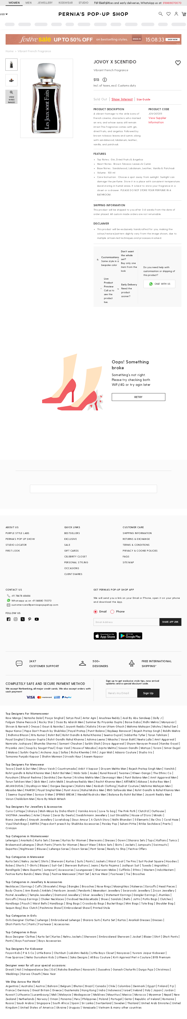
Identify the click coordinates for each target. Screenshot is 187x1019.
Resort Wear (88, 844)
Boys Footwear (25, 940)
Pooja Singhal (54, 717)
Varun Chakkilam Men (20, 798)
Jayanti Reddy (75, 726)
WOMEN (14, 2)
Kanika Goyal (169, 743)
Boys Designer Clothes (20, 936)
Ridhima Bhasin (18, 735)
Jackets (130, 844)
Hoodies (171, 861)
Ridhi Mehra (151, 722)
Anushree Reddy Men (79, 781)
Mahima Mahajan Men (156, 785)
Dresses (110, 840)
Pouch (26, 903)
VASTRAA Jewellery (18, 815)
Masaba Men (14, 790)
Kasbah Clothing (105, 785)
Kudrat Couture (128, 785)
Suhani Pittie (128, 823)
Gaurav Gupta (35, 739)
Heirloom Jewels (65, 890)
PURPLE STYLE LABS (17, 533)
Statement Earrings (118, 894)
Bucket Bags (115, 903)
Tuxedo (146, 865)
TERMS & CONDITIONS (136, 544)
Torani (157, 747)
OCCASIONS (71, 568)
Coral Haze (171, 819)
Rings (62, 886)
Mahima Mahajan (138, 726)
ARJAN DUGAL (15, 785)
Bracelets (50, 886)
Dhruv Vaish (47, 768)
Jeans (94, 865)
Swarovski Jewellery (136, 890)
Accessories (66, 869)
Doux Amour (80, 819)
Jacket (136, 936)
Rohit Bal (54, 735)
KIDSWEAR (66, 2)
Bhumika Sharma (45, 743)
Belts (127, 899)
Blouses (42, 848)
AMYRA (34, 823)
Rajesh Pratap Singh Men (145, 768)
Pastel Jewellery (16, 894)
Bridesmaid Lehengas (20, 844)
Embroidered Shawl (77, 907)
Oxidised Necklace (78, 899)
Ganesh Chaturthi (124, 969)
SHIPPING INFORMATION (137, 533)
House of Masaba (84, 747)
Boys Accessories (49, 940)
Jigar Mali (105, 752)
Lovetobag (62, 819)
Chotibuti (60, 952)
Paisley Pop (109, 823)
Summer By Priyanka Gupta (104, 722)
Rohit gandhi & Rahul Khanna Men (28, 773)
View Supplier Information (158, 120)
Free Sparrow (15, 957)
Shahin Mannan (52, 756)
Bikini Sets (105, 844)
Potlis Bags (150, 899)
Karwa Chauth (31, 973)
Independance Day (36, 969)
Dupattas (12, 848)
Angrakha (160, 865)
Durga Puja (146, 969)
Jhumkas (164, 894)
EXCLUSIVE (70, 538)
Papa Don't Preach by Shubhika (45, 730)
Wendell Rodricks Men (91, 794)
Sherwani (57, 861)
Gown (122, 840)
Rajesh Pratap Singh (147, 730)
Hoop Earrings (28, 899)
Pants (89, 861)
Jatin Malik (56, 781)
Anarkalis (26, 840)
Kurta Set (109, 920)
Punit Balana (96, 730)
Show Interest (122, 99)
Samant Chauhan (70, 743)
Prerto (167, 823)
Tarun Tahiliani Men (18, 781)
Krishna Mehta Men (87, 777)
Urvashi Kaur (73, 756)
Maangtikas (121, 886)
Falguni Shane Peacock (21, 722)
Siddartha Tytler (134, 735)
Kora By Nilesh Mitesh (51, 798)
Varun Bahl (128, 739)
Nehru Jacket (30, 861)
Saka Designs (79, 957)
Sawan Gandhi (128, 747)
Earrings (26, 886)
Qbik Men (40, 781)
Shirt (157, 936)
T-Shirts (32, 865)
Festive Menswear (64, 873)
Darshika (49, 777)
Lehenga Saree (59, 848)
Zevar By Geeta (63, 815)
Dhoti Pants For (16, 924)
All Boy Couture (100, 957)
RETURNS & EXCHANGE (136, 538)
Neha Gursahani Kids (40, 957)
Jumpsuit (50, 869)
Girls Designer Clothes (20, 920)
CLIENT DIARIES (73, 574)
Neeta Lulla (144, 739)
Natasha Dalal (33, 717)
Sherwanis (96, 840)
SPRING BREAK (65, 794)
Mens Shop (42, 873)
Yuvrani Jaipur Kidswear (148, 952)
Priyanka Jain (15, 747)
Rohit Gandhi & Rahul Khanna (81, 735)
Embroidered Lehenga (65, 920)
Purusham (12, 777)
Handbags (12, 903)
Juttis (136, 899)
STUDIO (83, 2)
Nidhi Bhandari (122, 819)
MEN (29, 2)
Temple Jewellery (40, 894)
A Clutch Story (100, 819)
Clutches (165, 899)
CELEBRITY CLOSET (75, 556)
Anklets (46, 890)
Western (148, 869)
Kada (94, 899)
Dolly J (157, 717)
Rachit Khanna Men (108, 781)
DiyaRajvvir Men (37, 785)
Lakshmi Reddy (79, 952)
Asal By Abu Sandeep (136, 717)
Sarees (55, 840)
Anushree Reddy (109, 717)
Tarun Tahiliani (157, 735)
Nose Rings (104, 886)
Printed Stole (101, 907)
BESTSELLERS (72, 533)
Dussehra (104, 969)
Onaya (35, 726)
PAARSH (30, 790)
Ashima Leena (96, 739)
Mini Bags (132, 903)
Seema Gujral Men (20, 794)
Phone (120, 611)
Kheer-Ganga (141, 773)
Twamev (124, 773)
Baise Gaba (133, 722)
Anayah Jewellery (40, 819)
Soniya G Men (44, 794)
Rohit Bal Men (62, 773)
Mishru (156, 726)
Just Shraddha (119, 815)
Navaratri (89, 969)
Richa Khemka (80, 752)
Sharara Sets (136, 840)
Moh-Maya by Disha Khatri (57, 811)
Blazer (148, 936)
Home (10, 51)
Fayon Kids (13, 952)
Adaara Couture (125, 752)
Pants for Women (65, 844)
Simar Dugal (172, 747)
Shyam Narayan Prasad (142, 743)
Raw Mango (14, 717)
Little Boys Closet (102, 952)
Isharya (32, 811)
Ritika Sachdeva (149, 823)
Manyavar (168, 722)
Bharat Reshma (31, 777)
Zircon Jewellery (163, 890)
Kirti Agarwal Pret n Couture (131, 957)
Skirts (118, 844)
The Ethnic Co (162, 773)
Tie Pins (131, 861)
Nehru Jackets (72, 936)
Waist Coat (115, 861)
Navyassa (123, 952)
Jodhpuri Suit (131, 865)
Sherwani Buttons (76, 865)
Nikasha (113, 739)
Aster (36, 815)
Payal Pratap (76, 730)
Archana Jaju (49, 752)
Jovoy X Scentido (115, 61)
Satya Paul (73, 717)
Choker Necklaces (52, 899)
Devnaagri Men (112, 777)
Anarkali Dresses (139, 920)
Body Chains (14, 890)
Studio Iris (145, 752)
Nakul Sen (170, 726)
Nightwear (27, 848)
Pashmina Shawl (51, 907)
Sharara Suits (92, 920)
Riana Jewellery (16, 819)
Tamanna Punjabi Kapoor (22, 756)
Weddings (12, 973)
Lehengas (12, 840)
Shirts (44, 861)
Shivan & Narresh (17, 726)
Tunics (173, 840)
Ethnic (137, 869)
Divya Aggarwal (113, 743)
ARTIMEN (129, 781)
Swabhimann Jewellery (91, 815)
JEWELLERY (45, 2)
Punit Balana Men (136, 777)
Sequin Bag (13, 907)
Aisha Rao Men (159, 781)
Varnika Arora (87, 811)
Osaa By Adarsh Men (69, 722)
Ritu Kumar (38, 735)
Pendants (84, 890)
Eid (53, 969)
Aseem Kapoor (93, 756)
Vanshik (169, 768)
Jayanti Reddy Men (157, 794)
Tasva (9, 768)
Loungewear (84, 869)
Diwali (10, 969)
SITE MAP (128, 562)
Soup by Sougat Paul (40, 747)
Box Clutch (30, 907)
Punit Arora (71, 790)
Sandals (116, 899)
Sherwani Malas (105, 869)
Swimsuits (160, 844)
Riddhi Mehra (171, 730)
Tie (128, 873)
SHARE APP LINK (170, 622)
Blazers (44, 865)
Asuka (94, 773)
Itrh (94, 752)
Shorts (20, 865)
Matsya (145, 747)
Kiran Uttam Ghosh (111, 726)
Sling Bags (73, 903)
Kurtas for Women (74, 840)
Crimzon (11, 828)
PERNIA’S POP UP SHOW (20, 538)
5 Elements (142, 819)
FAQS (126, 556)
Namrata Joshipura (19, 743)
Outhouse (157, 811)
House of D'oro (141, 815)
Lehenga (42, 920)
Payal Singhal (14, 739)
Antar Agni (89, 717)
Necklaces (12, 886)
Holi (19, 969)
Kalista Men (83, 785)
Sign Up (148, 693)
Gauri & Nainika (52, 726)
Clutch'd (143, 811)
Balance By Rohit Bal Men (125, 794)
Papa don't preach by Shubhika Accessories (70, 823)
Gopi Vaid (63, 747)
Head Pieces (167, 886)
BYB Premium (161, 957)
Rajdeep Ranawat (119, 730)
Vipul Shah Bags (16, 823)
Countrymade (66, 768)
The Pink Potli (127, 811)
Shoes (105, 899)
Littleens (62, 957)
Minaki (158, 815)
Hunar (46, 815)
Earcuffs (150, 886)
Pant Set (83, 873)
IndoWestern (165, 869)
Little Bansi (44, 952)
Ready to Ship (116, 848)
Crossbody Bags (93, 903)
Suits (80, 861)
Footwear (117, 873)
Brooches (139, 873)
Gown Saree (79, 848)
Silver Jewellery (93, 894)
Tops (151, 840)
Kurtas (70, 861)
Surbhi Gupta (29, 752)
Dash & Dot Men (26, 768)
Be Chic (156, 819)
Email (103, 611)
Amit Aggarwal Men (163, 777)
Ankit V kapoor (88, 768)
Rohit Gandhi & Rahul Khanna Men (157, 790)
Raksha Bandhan (69, 969)
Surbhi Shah (92, 743)
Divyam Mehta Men (113, 768)
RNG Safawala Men (119, 790)
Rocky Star (46, 722)
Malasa (13, 752)
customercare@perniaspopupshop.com (34, 604)
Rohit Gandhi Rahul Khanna (66, 739)
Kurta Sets (41, 840)
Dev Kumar (65, 777)
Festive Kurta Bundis (19, 873)
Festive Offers (137, 848)
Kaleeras (137, 886)
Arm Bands (32, 890)
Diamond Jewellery (67, 894)
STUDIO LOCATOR (16, 544)
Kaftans (161, 840)
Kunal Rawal (108, 773)
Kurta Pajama (110, 865)
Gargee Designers (62, 785)
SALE (67, 544)
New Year (49, 973)
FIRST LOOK (102, 2)
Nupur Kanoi (14, 730)
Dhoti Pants (44, 844)
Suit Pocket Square (151, 861)
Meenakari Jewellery (106, 890)
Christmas (162, 969)
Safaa (64, 752)
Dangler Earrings (145, 894)
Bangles (74, 886)
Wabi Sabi (80, 773)
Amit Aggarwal (164, 739)
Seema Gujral (113, 735)
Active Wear (100, 873)
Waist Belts (39, 903)
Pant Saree (97, 848)
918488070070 (172, 2)
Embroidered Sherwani (114, 936)
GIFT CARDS (71, 550)
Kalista (91, 726)
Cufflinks (125, 869)
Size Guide (143, 99)
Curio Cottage (15, 811)
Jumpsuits (144, 844)
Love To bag (107, 811)
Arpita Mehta (107, 747)
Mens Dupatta (32, 869)
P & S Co (28, 952)
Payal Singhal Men (49, 790)
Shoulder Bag (165, 903)
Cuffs (38, 886)
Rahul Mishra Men (92, 790)
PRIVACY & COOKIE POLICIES (140, 550)
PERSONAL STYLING (76, 562)
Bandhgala (13, 869)
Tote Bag (147, 903)
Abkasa (142, 781)
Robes (10, 865)
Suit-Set (57, 865)
